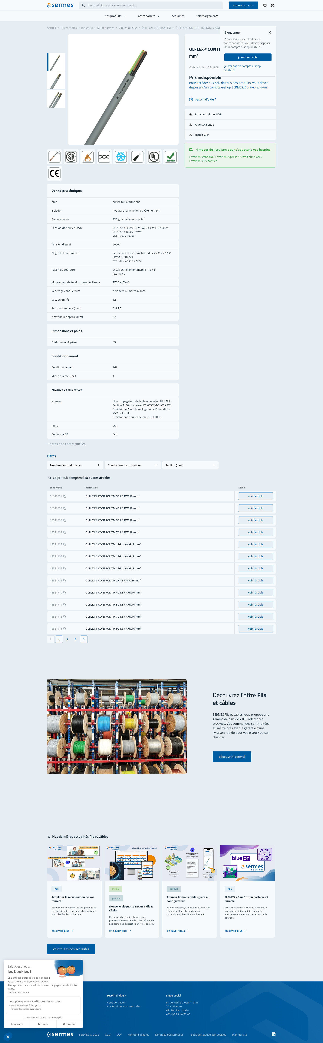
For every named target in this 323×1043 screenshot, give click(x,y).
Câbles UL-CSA (128, 28)
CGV (119, 1034)
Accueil (51, 28)
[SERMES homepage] (60, 5)
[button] (75, 465)
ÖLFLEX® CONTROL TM (156, 28)
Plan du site (239, 1034)
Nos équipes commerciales (124, 1006)
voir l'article (255, 496)
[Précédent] (50, 639)
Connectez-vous (256, 87)
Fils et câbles (69, 28)
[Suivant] (84, 639)
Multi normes (105, 28)
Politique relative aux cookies (208, 1034)
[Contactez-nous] (265, 5)
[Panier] (272, 5)
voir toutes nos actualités (71, 949)
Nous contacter (116, 1002)
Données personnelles (169, 1034)
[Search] (83, 5)
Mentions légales (138, 1034)
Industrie (87, 28)
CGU (107, 1034)
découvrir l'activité (232, 757)
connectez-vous (243, 5)
